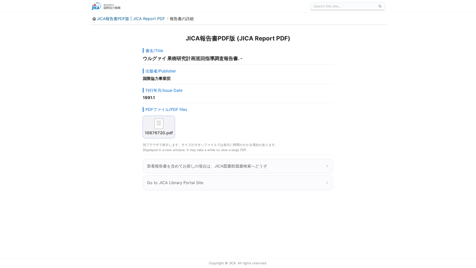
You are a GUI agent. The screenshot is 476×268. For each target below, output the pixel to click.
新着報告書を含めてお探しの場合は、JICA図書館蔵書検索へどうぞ (207, 166)
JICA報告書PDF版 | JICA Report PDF (131, 18)
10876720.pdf (159, 132)
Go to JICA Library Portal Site (175, 182)
